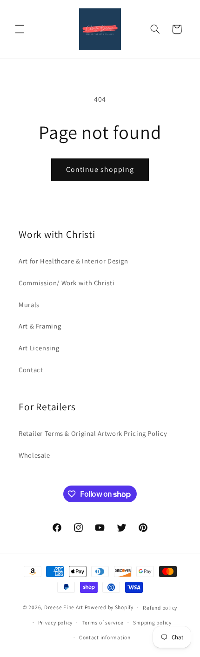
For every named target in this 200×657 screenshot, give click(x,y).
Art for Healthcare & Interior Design (73, 260)
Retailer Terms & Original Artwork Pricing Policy (93, 433)
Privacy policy (55, 622)
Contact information (105, 637)
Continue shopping (100, 169)
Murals (29, 304)
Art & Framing (40, 326)
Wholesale (34, 455)
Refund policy (160, 607)
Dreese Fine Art (63, 607)
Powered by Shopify (109, 607)
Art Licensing (39, 347)
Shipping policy (152, 622)
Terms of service (103, 622)
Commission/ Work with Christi (66, 282)
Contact (31, 369)
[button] (19, 29)
